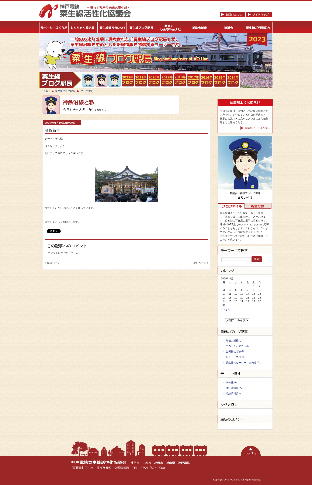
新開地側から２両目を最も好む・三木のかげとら (88, 80)
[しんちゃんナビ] (170, 27)
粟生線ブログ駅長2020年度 (154, 80)
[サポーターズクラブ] (54, 27)
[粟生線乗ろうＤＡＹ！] (112, 27)
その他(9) (231, 382)
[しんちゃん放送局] (83, 27)
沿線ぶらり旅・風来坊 (114, 80)
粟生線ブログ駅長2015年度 (220, 80)
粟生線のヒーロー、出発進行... (243, 362)
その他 (59, 138)
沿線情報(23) (233, 393)
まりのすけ (87, 91)
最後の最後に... (234, 340)
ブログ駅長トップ (60, 80)
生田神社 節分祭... (236, 351)
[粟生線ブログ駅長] (141, 27)
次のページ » (200, 262)
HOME (46, 91)
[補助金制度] (199, 27)
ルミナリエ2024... (236, 357)
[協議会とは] (228, 27)
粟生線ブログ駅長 (65, 91)
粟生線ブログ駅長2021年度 (127, 80)
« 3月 (227, 309)
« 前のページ (52, 262)
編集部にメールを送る (257, 127)
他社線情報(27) (234, 388)
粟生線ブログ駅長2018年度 (180, 80)
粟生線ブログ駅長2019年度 (167, 80)
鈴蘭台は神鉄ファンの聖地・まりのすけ (101, 80)
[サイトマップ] (245, 16)
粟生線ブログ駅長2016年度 (206, 80)
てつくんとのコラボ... (238, 346)
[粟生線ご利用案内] (258, 27)
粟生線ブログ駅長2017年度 (193, 80)
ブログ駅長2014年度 (233, 80)
